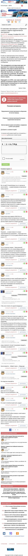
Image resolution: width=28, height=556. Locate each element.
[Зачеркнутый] (8, 144)
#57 (12, 194)
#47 (12, 372)
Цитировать (23, 190)
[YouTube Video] (16, 144)
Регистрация (4, 5)
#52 (12, 274)
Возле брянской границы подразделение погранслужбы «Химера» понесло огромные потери (14, 493)
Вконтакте (4, 533)
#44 (12, 408)
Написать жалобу (21, 543)
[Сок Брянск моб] (14, 13)
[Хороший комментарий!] (24, 171)
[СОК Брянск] (14, 1)
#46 (12, 387)
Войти (10, 5)
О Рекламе (4, 543)
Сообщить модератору (11, 190)
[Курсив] (4, 144)
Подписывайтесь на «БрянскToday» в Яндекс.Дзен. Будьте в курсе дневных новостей (16, 99)
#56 (12, 212)
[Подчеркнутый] (6, 144)
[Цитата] (14, 144)
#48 (12, 352)
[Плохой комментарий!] (26, 171)
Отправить (5, 164)
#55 (12, 227)
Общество (4, 34)
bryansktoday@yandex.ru (11, 93)
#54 (12, 243)
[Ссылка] (12, 144)
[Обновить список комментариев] (11, 169)
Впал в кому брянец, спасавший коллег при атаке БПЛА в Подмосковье (14, 497)
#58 (12, 171)
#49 (12, 335)
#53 (12, 263)
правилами (4, 135)
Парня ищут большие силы (9, 44)
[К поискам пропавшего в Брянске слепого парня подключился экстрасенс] (14, 37)
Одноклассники (17, 533)
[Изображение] (10, 144)
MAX (10, 533)
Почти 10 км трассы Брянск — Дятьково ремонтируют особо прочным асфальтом (14, 489)
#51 (12, 291)
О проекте (12, 543)
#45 (12, 398)
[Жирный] (2, 144)
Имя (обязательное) (7, 138)
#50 (12, 311)
